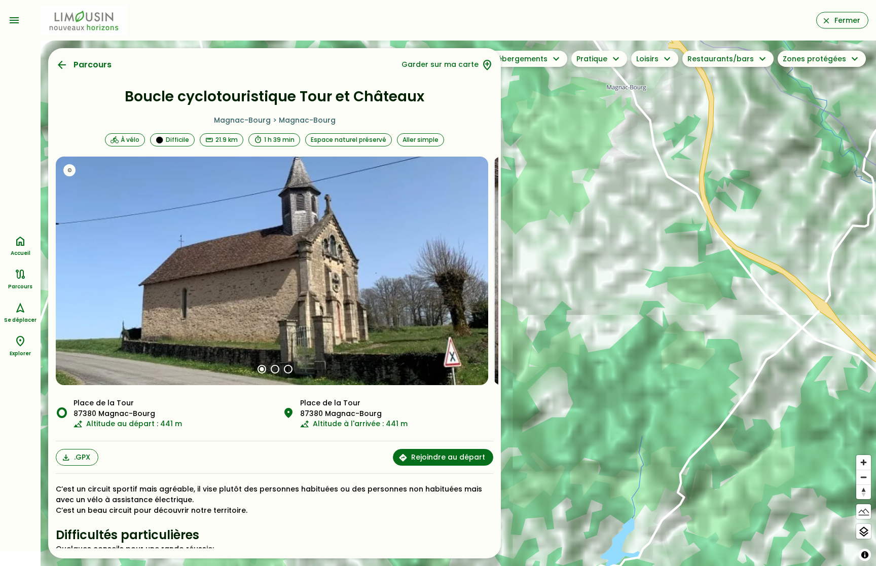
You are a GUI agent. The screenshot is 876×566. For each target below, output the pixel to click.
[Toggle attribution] (865, 555)
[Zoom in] (863, 462)
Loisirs (647, 59)
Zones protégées (814, 59)
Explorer (20, 353)
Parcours (93, 64)
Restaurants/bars (720, 59)
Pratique (591, 59)
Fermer (847, 20)
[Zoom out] (863, 477)
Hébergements (520, 59)
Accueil (20, 253)
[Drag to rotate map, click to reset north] (863, 491)
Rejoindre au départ (448, 457)
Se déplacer (20, 320)
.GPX (82, 457)
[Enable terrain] (863, 511)
